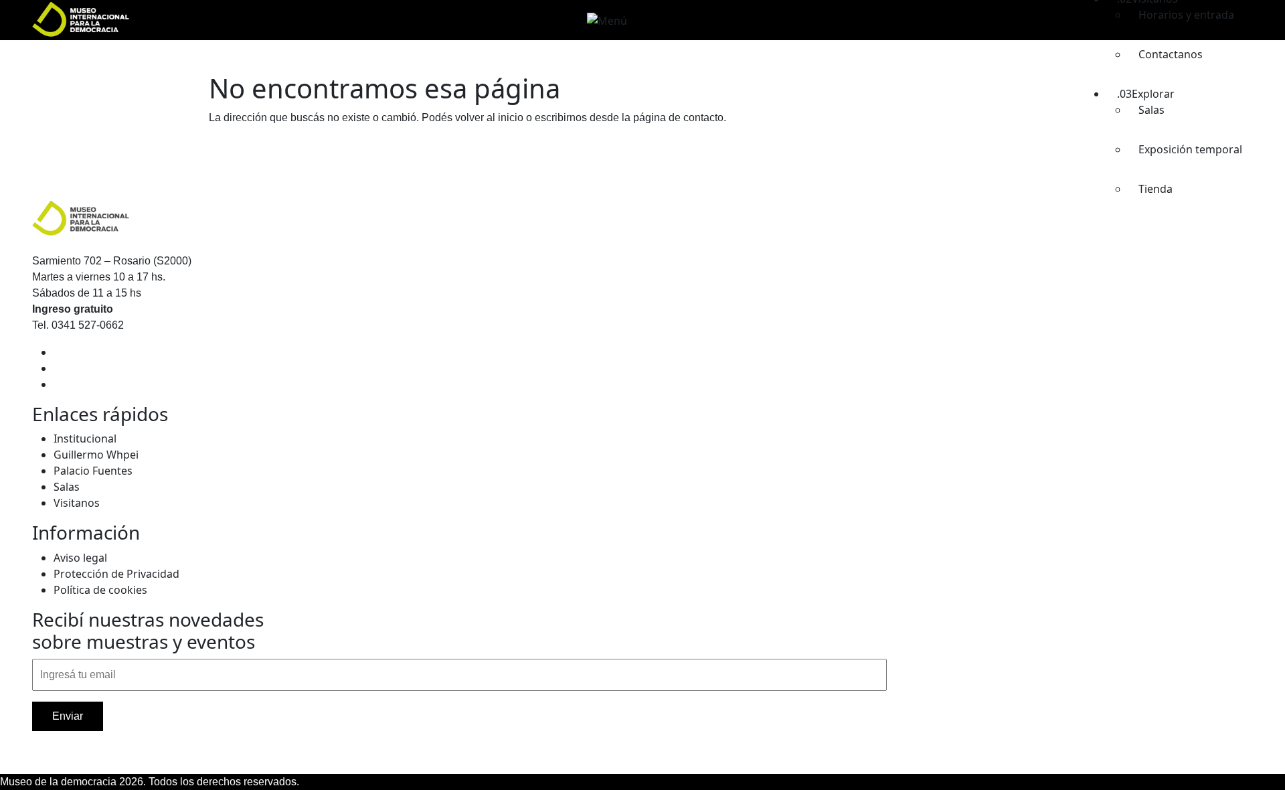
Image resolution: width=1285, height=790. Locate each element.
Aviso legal (80, 557)
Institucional (85, 438)
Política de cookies (100, 589)
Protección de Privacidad (116, 573)
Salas (67, 486)
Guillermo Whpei (96, 454)
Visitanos (77, 502)
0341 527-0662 (88, 325)
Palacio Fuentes (93, 470)
